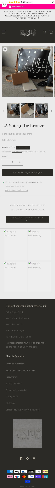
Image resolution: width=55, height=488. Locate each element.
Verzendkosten (17, 151)
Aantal (4, 156)
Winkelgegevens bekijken (16, 190)
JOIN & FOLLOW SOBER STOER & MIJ (27, 219)
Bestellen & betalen (15, 364)
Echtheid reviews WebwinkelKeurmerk (23, 410)
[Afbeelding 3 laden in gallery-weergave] (41, 110)
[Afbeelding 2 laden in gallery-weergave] (27, 110)
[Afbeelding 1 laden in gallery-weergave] (13, 110)
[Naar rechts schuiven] (52, 111)
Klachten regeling (14, 383)
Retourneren (11, 377)
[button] (3, 32)
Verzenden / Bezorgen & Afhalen (20, 370)
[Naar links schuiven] (3, 111)
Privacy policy (12, 396)
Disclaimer (10, 403)
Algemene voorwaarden (16, 390)
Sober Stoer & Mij (30, 487)
